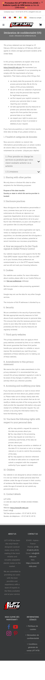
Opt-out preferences (14, 281)
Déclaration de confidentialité (33, 636)
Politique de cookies (33, 627)
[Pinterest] (15, 633)
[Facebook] (8, 626)
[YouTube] (15, 626)
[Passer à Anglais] (9, 17)
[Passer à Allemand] (15, 17)
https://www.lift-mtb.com (13, 67)
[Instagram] (8, 633)
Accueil (11, 36)
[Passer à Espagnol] (25, 17)
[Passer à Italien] (20, 17)
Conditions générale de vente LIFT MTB (33, 647)
